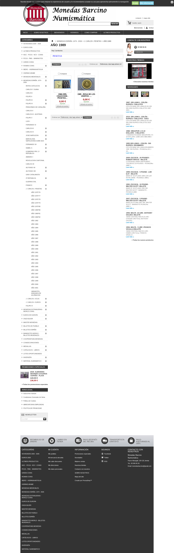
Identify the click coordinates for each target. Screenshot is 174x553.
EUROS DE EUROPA (30, 315)
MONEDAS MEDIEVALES (31, 77)
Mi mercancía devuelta (55, 457)
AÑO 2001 (34, 288)
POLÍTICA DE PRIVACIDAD (32, 408)
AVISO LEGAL (27, 390)
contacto (138, 18)
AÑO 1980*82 (35, 217)
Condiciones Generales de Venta (34, 397)
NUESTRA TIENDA (29, 393)
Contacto (139, 52)
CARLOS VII (30, 164)
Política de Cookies (29, 401)
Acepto (135, 3)
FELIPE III (29, 100)
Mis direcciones (53, 465)
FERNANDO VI (31, 125)
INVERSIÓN (27, 357)
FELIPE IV (29, 103)
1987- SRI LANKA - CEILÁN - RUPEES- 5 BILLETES (137, 103)
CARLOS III (30, 128)
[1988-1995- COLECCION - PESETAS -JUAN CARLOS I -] (62, 84)
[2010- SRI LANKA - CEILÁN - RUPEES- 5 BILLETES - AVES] (145, 94)
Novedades (133, 87)
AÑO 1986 (34, 235)
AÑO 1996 (34, 270)
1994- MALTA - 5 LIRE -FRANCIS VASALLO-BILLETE (138, 228)
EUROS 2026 (27, 47)
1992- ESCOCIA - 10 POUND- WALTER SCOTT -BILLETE (137, 185)
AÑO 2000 (34, 284)
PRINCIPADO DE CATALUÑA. (36, 107)
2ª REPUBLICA (31, 178)
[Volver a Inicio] (52, 41)
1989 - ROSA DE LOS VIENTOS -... (86, 95)
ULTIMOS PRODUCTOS (111, 32)
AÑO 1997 (34, 273)
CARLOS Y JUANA (32, 89)
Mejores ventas (80, 461)
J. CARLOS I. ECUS (32, 298)
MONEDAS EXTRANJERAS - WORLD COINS (33, 310)
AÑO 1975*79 (35, 203)
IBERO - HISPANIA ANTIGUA (33, 69)
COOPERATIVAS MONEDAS (33, 339)
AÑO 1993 (34, 259)
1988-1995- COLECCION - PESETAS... (62, 96)
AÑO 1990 (34, 249)
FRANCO (29, 185)
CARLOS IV (30, 132)
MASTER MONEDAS (30, 322)
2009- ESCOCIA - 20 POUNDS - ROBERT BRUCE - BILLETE (138, 159)
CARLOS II (29, 110)
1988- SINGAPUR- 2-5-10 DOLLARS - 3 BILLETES (135, 132)
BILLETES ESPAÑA (29, 330)
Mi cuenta (53, 449)
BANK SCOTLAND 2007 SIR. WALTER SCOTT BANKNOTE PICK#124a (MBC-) (139, 204)
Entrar (151, 28)
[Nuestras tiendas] (140, 78)
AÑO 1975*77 (35, 196)
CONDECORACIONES (31, 342)
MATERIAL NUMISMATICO (32, 361)
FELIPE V (29, 118)
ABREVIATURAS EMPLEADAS (33, 404)
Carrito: (136, 23)
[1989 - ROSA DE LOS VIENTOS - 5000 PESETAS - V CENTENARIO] (86, 84)
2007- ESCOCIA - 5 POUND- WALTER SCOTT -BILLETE (136, 200)
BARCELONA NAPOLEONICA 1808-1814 (35, 140)
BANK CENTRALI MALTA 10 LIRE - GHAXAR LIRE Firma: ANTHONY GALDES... (138, 218)
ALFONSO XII (30, 167)
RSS (105, 461)
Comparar (63, 74)
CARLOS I (29, 93)
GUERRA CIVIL (31, 181)
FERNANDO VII (31, 144)
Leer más (129, 112)
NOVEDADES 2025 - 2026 (32, 43)
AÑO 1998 (34, 277)
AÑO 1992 (34, 256)
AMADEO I (29, 157)
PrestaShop (86, 480)
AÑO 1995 (34, 266)
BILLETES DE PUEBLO (31, 326)
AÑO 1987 (34, 238)
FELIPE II (29, 96)
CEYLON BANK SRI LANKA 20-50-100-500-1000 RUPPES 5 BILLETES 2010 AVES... (139, 122)
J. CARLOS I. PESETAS (34, 189)
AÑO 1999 (34, 281)
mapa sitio (147, 18)
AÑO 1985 (34, 231)
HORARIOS (74, 32)
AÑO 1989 (34, 245)
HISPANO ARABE (29, 73)
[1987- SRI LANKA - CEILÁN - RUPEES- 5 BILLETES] (134, 94)
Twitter (106, 457)
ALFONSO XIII (31, 171)
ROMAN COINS (28, 66)
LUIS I (28, 121)
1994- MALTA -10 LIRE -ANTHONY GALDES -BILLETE (139, 214)
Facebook (107, 454)
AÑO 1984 (34, 227)
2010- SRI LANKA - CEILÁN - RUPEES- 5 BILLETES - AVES (137, 118)
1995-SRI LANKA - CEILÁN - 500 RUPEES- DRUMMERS (138, 144)
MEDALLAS (27, 346)
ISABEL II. (29, 148)
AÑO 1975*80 (35, 206)
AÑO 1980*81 (35, 213)
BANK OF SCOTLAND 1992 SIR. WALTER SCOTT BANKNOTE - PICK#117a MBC (137, 190)
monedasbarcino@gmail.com (141, 466)
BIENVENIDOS (59, 32)
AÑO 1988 (34, 242)
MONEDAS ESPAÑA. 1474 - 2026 (32, 81)
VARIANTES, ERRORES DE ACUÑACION (36, 293)
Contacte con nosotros (82, 469)
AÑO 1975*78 (35, 199)
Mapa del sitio (79, 476)
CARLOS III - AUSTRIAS (34, 114)
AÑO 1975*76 (35, 192)
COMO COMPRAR (91, 32)
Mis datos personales (55, 469)
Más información (146, 3)
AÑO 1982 (34, 220)
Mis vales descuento (55, 461)
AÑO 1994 (34, 263)
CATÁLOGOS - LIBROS (31, 350)
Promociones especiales (33, 367)
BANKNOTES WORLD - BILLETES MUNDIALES (31, 334)
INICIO (25, 32)
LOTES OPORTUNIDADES (32, 353)
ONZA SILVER (28, 318)
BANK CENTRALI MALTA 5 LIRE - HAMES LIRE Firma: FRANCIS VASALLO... (137, 233)
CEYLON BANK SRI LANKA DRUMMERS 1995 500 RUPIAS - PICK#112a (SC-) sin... (139, 149)
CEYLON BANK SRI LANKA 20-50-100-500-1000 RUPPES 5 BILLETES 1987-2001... (139, 108)
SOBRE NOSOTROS (41, 32)
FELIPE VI (29, 306)
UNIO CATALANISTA (33, 174)
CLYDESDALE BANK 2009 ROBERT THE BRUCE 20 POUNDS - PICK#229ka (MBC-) (139, 163)
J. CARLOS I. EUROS (33, 302)
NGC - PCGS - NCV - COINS (33, 55)
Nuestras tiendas (136, 60)
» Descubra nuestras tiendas (143, 81)
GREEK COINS (28, 62)
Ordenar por (94, 64)
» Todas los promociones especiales (35, 384)
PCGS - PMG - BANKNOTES (33, 58)
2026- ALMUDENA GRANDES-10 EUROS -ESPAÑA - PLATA (38, 374)
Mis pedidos (52, 454)
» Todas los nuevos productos (142, 240)
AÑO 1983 (34, 224)
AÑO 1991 (34, 252)
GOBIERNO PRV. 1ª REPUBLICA (32, 152)
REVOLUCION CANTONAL (35, 160)
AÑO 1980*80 (35, 210)
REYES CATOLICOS (33, 86)
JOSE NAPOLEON (32, 135)
